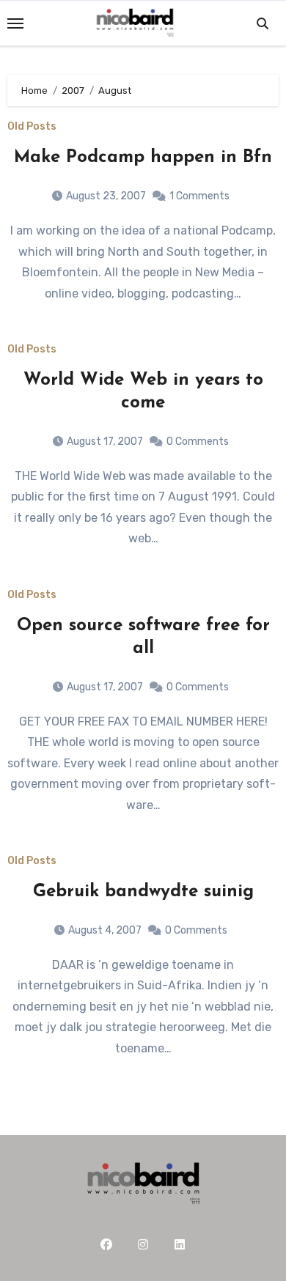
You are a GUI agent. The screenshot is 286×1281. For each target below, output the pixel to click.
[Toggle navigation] (15, 23)
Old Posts (31, 127)
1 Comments (199, 196)
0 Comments (197, 441)
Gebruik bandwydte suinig (143, 892)
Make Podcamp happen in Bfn (143, 157)
